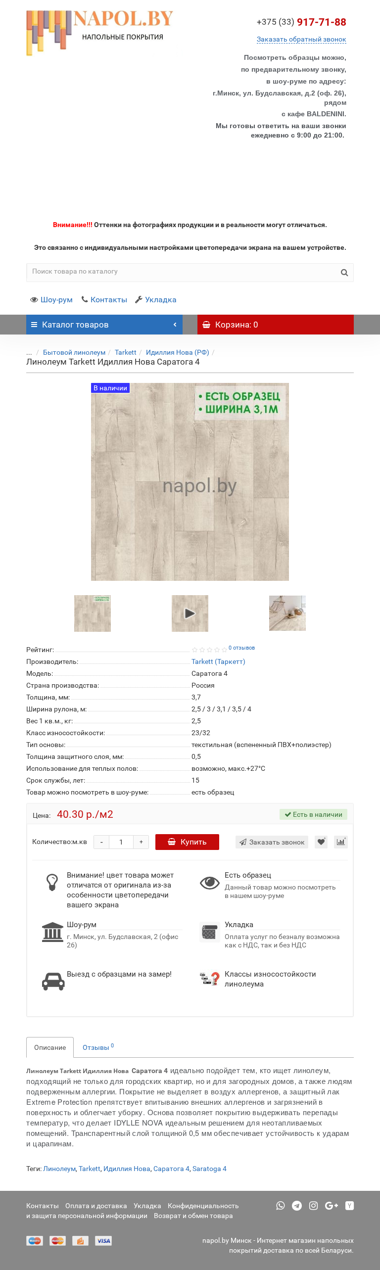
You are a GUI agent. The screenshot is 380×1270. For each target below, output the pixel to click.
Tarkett (126, 352)
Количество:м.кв (59, 842)
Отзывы (98, 1046)
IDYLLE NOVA (138, 1122)
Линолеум (59, 1169)
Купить (194, 842)
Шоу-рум (57, 299)
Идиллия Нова (126, 1169)
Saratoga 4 (209, 1169)
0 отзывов (242, 648)
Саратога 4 (171, 1169)
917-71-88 (301, 22)
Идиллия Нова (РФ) (177, 352)
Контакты (109, 299)
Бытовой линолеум (74, 352)
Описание (50, 1047)
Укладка (161, 299)
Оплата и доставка (96, 1206)
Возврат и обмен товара (193, 1216)
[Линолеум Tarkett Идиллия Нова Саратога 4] (92, 613)
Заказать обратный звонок (301, 39)
